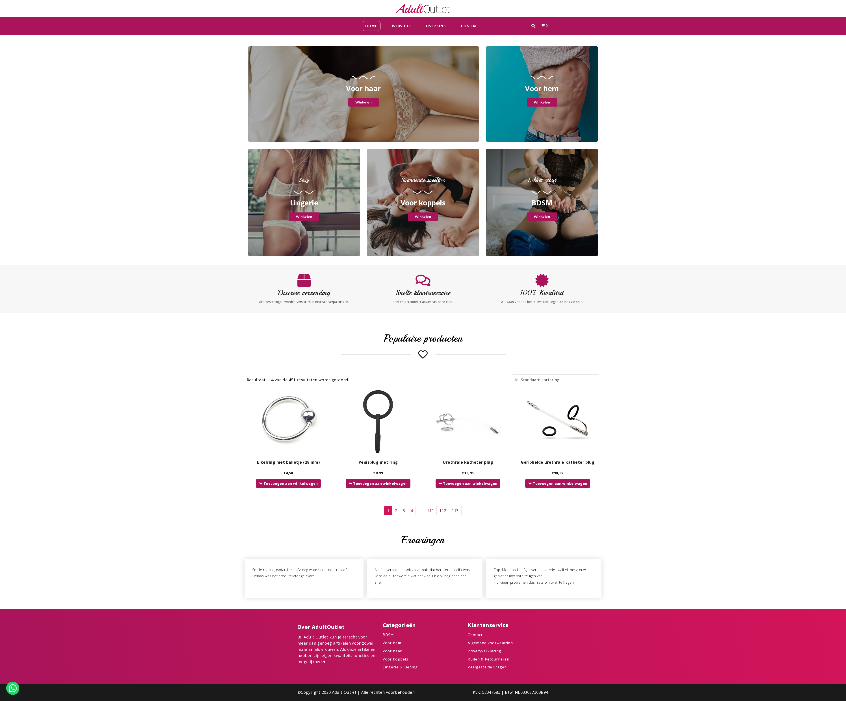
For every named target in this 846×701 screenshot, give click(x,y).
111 (430, 510)
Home (371, 26)
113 (455, 510)
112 (442, 510)
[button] (533, 26)
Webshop (401, 26)
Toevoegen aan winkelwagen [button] (290, 483)
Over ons (436, 26)
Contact (471, 26)
